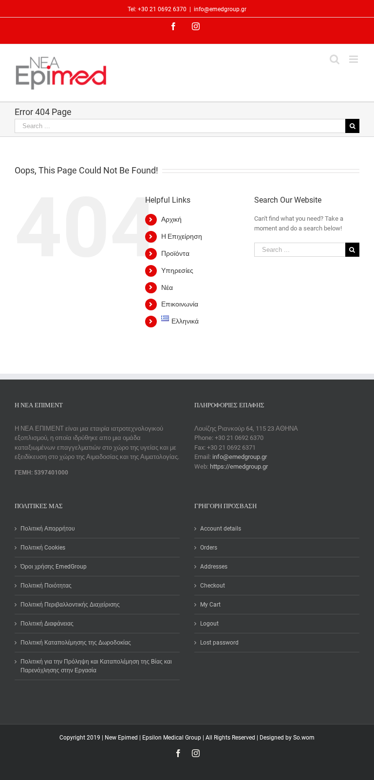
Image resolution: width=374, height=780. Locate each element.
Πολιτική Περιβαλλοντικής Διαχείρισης (70, 604)
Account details (220, 528)
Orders (208, 547)
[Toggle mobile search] (334, 59)
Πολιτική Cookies (42, 547)
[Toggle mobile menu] (354, 59)
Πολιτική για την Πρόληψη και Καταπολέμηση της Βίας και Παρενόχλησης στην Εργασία (96, 666)
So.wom (304, 737)
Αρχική (171, 219)
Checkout (212, 585)
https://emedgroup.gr (239, 466)
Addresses (213, 566)
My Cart (210, 604)
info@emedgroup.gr (220, 9)
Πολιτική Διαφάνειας (47, 623)
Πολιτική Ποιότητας (46, 585)
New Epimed (122, 737)
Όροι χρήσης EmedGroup (53, 566)
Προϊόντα (175, 253)
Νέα (167, 287)
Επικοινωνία (179, 304)
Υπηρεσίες (177, 270)
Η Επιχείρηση (181, 236)
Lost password (219, 642)
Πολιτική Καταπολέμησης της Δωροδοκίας (75, 642)
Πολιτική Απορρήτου (47, 528)
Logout (209, 623)
